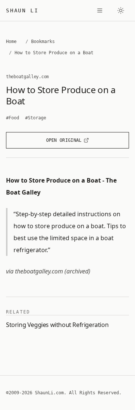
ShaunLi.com (49, 392)
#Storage (35, 117)
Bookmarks (43, 41)
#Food (12, 117)
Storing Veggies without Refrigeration (57, 325)
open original (64, 140)
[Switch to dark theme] (120, 10)
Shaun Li (22, 10)
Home (11, 41)
